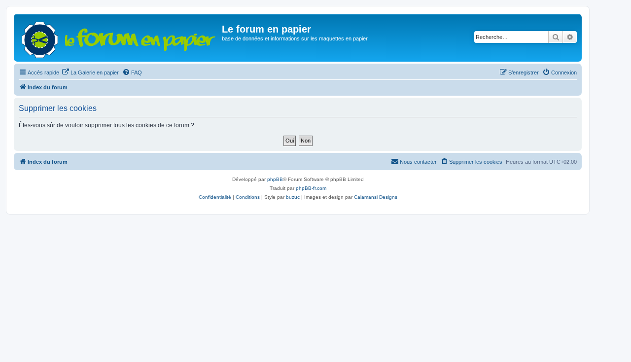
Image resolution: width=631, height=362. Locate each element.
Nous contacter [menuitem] (418, 162)
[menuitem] (90, 72)
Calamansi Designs (375, 197)
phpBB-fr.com (311, 188)
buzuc (293, 197)
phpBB (275, 179)
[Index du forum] (119, 37)
